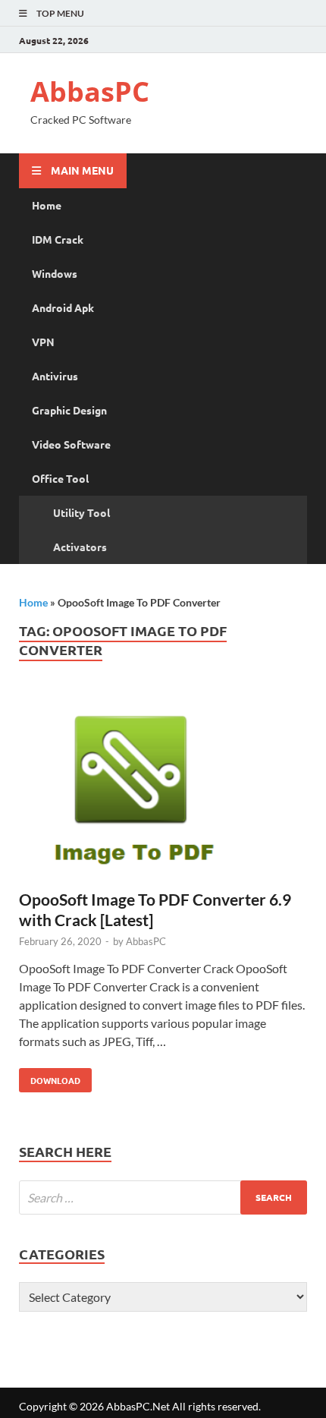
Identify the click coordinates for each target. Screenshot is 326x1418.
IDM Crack (57, 239)
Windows (54, 273)
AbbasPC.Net (138, 1406)
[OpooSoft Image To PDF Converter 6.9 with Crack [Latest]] (163, 790)
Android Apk (63, 307)
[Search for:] (163, 1197)
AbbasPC (89, 91)
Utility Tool (81, 512)
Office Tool (60, 478)
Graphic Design (69, 410)
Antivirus (55, 376)
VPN (43, 341)
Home (46, 205)
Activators (80, 546)
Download (49, 1077)
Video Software (71, 444)
